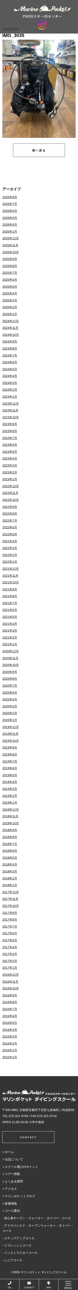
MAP (48, 1287)
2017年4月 (9, 947)
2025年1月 (9, 314)
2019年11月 (10, 733)
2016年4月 (9, 1029)
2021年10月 (10, 582)
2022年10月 (10, 500)
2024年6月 (9, 362)
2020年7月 (9, 685)
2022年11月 (10, 493)
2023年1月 (9, 479)
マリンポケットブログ (20, 1196)
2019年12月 (10, 727)
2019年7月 (9, 761)
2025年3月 (9, 300)
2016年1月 (9, 1050)
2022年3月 (9, 548)
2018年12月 (10, 809)
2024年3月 (9, 383)
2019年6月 (9, 768)
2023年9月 (9, 424)
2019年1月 (9, 802)
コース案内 (12, 1210)
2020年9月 (9, 672)
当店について (14, 1159)
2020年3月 (9, 706)
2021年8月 (9, 596)
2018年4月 (9, 864)
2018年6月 (9, 850)
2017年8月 (9, 919)
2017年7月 (9, 926)
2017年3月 (9, 954)
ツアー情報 (12, 1174)
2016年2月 (9, 1043)
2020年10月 (10, 665)
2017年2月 (9, 961)
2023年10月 (10, 417)
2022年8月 (9, 513)
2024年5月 (9, 369)
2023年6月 (9, 444)
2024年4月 (9, 376)
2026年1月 (9, 231)
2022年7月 (9, 520)
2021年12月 (10, 568)
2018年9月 (9, 830)
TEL (10, 1287)
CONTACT (29, 1287)
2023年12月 (10, 403)
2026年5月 (9, 218)
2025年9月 (9, 259)
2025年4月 (9, 293)
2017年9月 (9, 913)
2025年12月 (10, 238)
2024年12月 (10, 321)
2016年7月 (9, 1009)
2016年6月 (9, 1016)
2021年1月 (9, 644)
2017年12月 (10, 892)
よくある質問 (14, 1181)
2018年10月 (10, 823)
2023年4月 (9, 458)
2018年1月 (9, 885)
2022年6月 (9, 527)
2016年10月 (10, 988)
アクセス (11, 1188)
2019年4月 (9, 782)
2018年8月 (9, 837)
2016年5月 (9, 1023)
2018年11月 (10, 816)
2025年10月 (10, 252)
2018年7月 (9, 844)
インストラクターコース (20, 1252)
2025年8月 (9, 266)
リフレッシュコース (17, 1245)
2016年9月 (9, 995)
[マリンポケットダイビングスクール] (42, 11)
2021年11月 (10, 575)
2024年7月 (9, 355)
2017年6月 (9, 933)
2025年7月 (9, 272)
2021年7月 (9, 603)
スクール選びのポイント (21, 1166)
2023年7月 (9, 438)
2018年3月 (9, 871)
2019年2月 (9, 796)
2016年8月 (9, 1002)
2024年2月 (9, 389)
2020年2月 (9, 713)
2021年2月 (9, 637)
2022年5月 (9, 534)
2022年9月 (9, 507)
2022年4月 (9, 541)
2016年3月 (9, 1036)
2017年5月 (9, 940)
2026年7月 (9, 204)
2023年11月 (10, 410)
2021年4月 (9, 624)
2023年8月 (9, 431)
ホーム (9, 1152)
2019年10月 (10, 740)
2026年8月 (9, 197)
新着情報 (11, 1203)
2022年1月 (9, 561)
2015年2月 (9, 1057)
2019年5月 (9, 775)
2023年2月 (9, 472)
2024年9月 (9, 341)
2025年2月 (9, 307)
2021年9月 (9, 589)
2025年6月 (9, 279)
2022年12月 (10, 486)
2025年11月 (10, 245)
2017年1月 (9, 967)
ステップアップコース (19, 1238)
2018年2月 (9, 878)
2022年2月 (9, 555)
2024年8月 (9, 348)
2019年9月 (9, 747)
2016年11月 (10, 981)
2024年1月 (9, 396)
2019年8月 (9, 754)
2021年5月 (9, 617)
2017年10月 (10, 906)
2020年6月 (9, 692)
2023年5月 (9, 451)
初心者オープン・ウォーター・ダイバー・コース (37, 1218)
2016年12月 (10, 974)
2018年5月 (9, 857)
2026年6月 (9, 211)
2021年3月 (9, 630)
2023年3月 (9, 465)
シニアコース (13, 1260)
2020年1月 (9, 720)
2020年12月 (10, 651)
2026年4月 (9, 224)
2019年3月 (9, 789)
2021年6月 (9, 610)
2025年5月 (9, 286)
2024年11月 (10, 328)
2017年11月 (10, 899)
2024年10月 (10, 334)
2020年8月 (9, 678)
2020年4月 (9, 699)
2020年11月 (10, 658)
